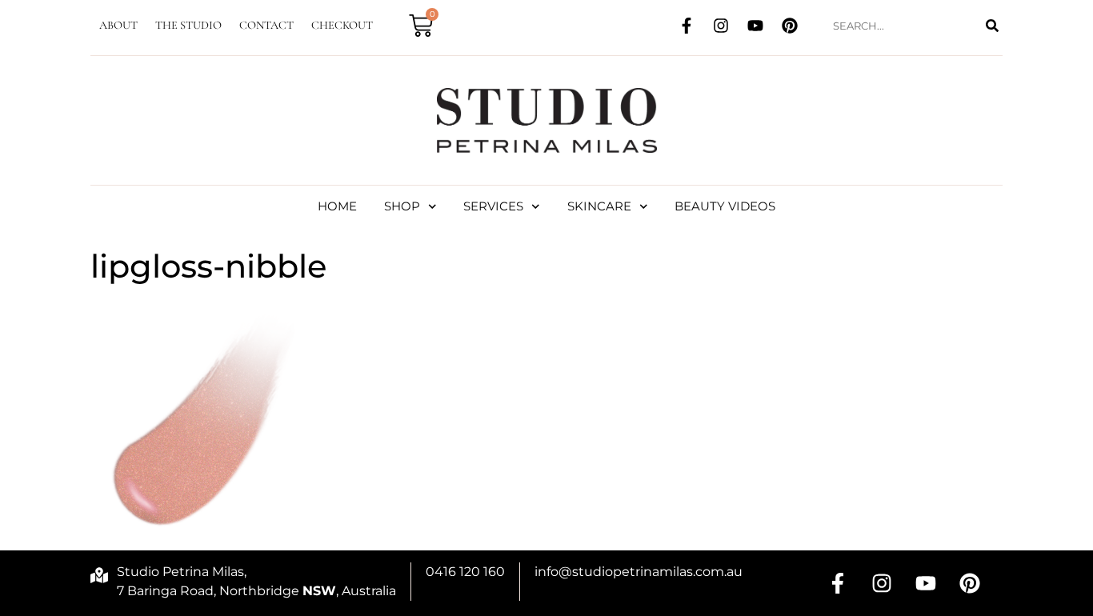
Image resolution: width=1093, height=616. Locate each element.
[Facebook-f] (687, 26)
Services (493, 206)
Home (337, 206)
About (118, 25)
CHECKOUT (342, 25)
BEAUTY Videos (725, 206)
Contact (266, 25)
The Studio (188, 25)
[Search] (992, 26)
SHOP (402, 206)
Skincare (599, 206)
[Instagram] (721, 26)
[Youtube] (755, 26)
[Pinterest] (790, 26)
